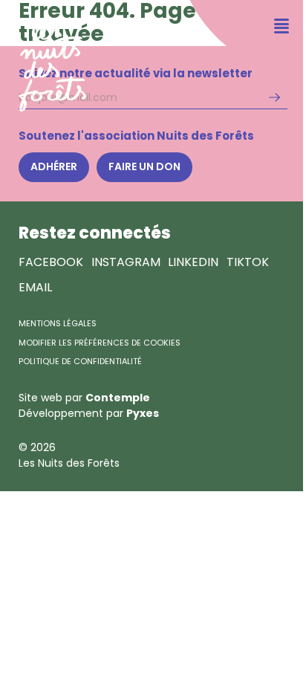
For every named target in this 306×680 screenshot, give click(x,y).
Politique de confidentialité (80, 361)
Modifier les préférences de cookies (99, 343)
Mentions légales (58, 323)
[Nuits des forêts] (43, 56)
